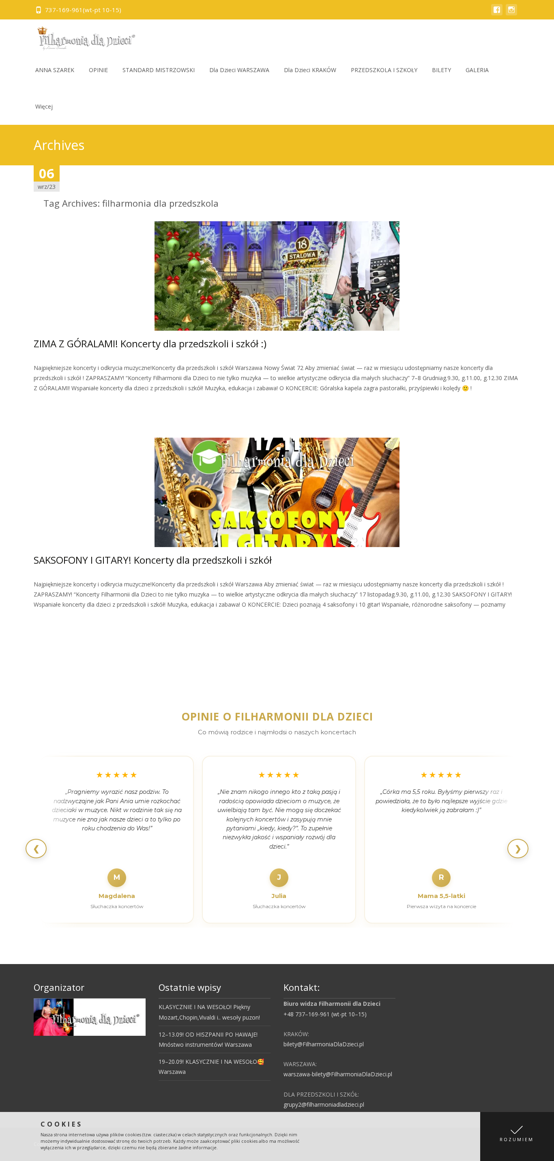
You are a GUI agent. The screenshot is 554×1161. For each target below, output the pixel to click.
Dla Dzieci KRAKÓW (310, 70)
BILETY (441, 70)
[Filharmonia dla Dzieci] (83, 35)
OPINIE (98, 70)
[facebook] (496, 13)
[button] (517, 1136)
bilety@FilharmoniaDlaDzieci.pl (323, 1044)
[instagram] (511, 13)
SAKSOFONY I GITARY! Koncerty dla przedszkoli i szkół (153, 560)
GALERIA (477, 70)
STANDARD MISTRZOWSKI (158, 70)
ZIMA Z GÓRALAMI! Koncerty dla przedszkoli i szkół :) (150, 343)
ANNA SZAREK (54, 70)
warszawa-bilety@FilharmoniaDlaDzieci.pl (337, 1074)
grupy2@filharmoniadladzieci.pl (323, 1104)
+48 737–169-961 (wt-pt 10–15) (325, 1014)
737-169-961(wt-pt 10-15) (83, 10)
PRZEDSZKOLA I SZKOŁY (384, 70)
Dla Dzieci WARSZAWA (239, 70)
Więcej (44, 106)
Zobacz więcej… (56, 403)
